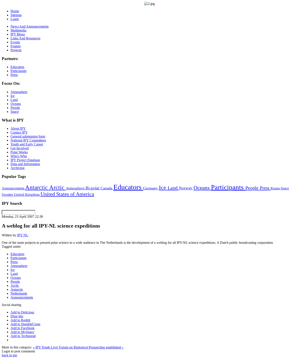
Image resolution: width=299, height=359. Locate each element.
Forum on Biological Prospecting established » (91, 347)
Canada (106, 188)
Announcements (13, 188)
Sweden (8, 194)
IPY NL (22, 235)
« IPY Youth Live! (46, 347)
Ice (163, 187)
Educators (128, 187)
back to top (9, 355)
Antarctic (37, 187)
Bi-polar (93, 188)
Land (173, 188)
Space (285, 188)
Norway (186, 188)
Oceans (202, 188)
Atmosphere (76, 188)
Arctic (57, 187)
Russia (276, 188)
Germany (151, 188)
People (252, 188)
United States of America (67, 194)
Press (265, 188)
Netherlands (19, 293)
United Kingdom (27, 195)
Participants (228, 187)
